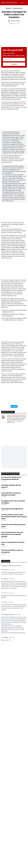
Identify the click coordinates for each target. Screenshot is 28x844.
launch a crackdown (15, 107)
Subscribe (14, 64)
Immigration (8, 8)
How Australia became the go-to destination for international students (12, 534)
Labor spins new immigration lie (12, 509)
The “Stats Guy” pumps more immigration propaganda (11, 478)
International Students (17, 8)
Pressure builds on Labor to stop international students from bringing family (13, 517)
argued (10, 89)
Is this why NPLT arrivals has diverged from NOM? (11, 494)
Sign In (22, 2)
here (19, 104)
